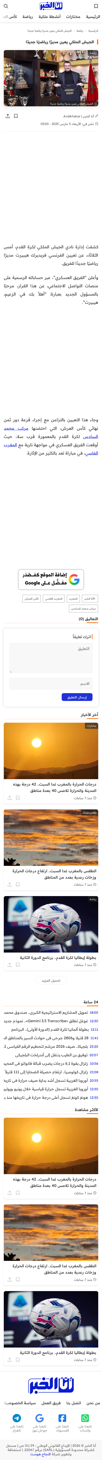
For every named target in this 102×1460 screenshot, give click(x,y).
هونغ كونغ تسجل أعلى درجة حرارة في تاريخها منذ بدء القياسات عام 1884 (46, 1097)
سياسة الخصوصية (20, 1402)
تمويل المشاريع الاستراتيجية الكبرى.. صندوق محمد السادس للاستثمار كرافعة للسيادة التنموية (46, 1012)
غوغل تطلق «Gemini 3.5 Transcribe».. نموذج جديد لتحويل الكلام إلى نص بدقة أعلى (46, 1020)
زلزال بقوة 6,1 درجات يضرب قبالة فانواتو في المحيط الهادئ (46, 1063)
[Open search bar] (6, 6)
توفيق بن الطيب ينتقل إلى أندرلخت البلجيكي (51, 1054)
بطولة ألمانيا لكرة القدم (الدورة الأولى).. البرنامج (50, 1029)
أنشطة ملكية (49, 16)
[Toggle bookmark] (16, 116)
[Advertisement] (51, 190)
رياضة (28, 16)
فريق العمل (51, 1402)
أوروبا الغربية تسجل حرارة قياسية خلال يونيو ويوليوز (46, 1088)
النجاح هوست (40, 1454)
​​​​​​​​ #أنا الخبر (90, 598)
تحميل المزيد (51, 980)
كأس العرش (31, 598)
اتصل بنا (73, 1402)
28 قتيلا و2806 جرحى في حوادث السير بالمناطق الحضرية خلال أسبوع (46, 1037)
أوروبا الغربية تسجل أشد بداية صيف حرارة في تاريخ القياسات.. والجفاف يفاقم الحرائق (46, 1080)
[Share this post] (8, 116)
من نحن (93, 1402)
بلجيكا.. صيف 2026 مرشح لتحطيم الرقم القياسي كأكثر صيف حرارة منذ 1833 (46, 1046)
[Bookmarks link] (96, 6)
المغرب (73, 598)
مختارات (73, 16)
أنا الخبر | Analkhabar (79, 116)
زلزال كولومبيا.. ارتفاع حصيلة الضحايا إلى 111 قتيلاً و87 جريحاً (46, 1071)
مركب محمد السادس (83, 608)
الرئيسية (93, 16)
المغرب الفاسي (53, 598)
